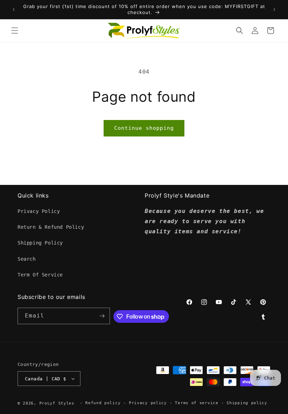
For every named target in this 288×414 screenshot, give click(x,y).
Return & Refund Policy (51, 227)
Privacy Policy (39, 211)
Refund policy (102, 403)
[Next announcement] (274, 9)
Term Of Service (40, 275)
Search (27, 259)
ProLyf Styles (56, 403)
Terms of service (196, 403)
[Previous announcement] (13, 9)
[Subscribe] (102, 316)
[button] (14, 30)
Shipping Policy (40, 243)
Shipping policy (247, 403)
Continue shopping (144, 128)
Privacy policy (148, 403)
